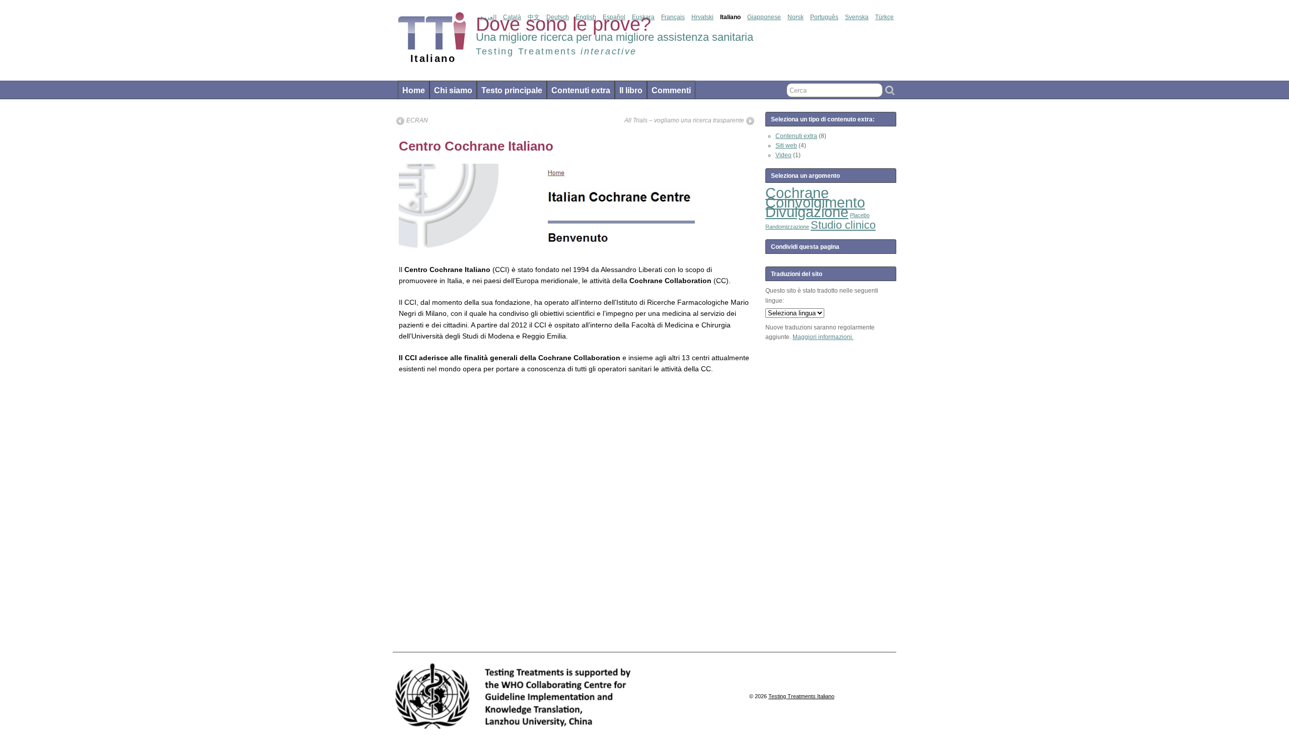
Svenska (857, 17)
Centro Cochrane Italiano (476, 146)
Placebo (860, 215)
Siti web (786, 145)
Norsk (795, 17)
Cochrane (797, 192)
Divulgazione (806, 212)
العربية (488, 17)
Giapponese (764, 17)
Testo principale (511, 90)
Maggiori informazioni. (823, 337)
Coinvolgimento (815, 202)
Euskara (643, 17)
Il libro (630, 90)
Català (512, 17)
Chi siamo (453, 90)
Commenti (671, 90)
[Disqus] (575, 516)
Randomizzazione (787, 227)
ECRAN (417, 120)
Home (413, 90)
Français (673, 17)
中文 (534, 17)
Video (783, 155)
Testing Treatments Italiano (801, 696)
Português (824, 17)
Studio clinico (843, 225)
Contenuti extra (580, 90)
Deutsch (557, 17)
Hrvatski (702, 17)
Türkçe (884, 17)
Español (614, 17)
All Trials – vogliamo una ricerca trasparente (684, 120)
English (586, 17)
